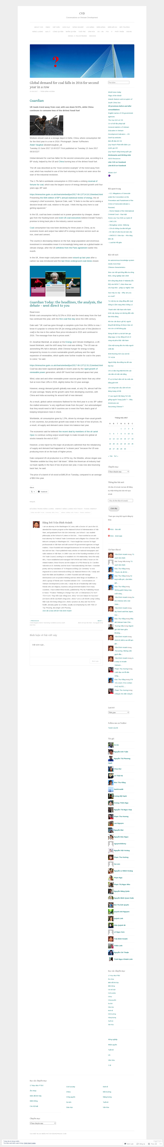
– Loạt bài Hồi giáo (115, 242)
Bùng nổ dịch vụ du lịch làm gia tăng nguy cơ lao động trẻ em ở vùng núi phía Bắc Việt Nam (119, 337)
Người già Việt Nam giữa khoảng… (124, 629)
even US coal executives (70, 218)
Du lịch (68, 1102)
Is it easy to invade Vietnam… (124, 661)
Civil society (70, 1087)
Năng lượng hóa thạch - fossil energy (80, 509)
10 (129, 434)
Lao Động (90, 27)
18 (132, 439)
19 (110, 444)
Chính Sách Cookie (30, 1143)
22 (121, 444)
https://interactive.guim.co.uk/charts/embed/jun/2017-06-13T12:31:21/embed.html (66, 365)
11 (132, 434)
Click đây (114, 508)
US (109, 1055)
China (61, 161)
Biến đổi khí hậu (36, 1096)
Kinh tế (105, 1087)
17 (129, 439)
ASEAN (129, 31)
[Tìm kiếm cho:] (118, 82)
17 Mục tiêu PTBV (36, 1085)
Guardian (37, 101)
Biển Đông (101, 27)
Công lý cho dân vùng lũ (123, 694)
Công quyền (70, 1097)
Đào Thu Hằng (120, 569)
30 (125, 449)
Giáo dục (66, 27)
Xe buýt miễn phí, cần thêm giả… (123, 579)
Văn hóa (106, 1107)
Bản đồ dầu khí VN (115, 141)
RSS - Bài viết (115, 529)
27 (114, 449)
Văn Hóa (91, 31)
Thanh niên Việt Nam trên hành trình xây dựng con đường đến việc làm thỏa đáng (121, 313)
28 (117, 449)
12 (110, 439)
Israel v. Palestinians (77, 36)
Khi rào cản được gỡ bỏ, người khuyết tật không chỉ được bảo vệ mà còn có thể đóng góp (120, 324)
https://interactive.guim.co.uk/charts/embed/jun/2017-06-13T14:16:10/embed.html (66, 194)
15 (121, 439)
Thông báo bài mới (116, 482)
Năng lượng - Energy (52, 509)
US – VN (100, 31)
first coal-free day (67, 319)
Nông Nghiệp (78, 27)
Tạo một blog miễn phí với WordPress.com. (48, 1134)
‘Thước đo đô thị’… (122, 572)
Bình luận (95, 661)
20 (114, 444)
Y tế (109, 1065)
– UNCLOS (112, 221)
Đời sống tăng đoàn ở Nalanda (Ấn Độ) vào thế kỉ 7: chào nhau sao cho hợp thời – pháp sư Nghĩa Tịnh (121, 284)
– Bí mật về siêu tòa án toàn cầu (120, 232)
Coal (32, 228)
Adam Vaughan (37, 145)
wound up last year (81, 258)
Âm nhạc (33, 1091)
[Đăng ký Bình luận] (109, 536)
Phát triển (119, 31)
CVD (82, 13)
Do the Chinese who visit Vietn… (124, 600)
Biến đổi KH (112, 27)
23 (125, 444)
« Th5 (110, 456)
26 (110, 449)
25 (132, 444)
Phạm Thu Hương (121, 669)
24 (129, 444)
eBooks (92, 36)
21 (117, 444)
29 (121, 449)
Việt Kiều (56, 27)
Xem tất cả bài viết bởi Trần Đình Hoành (57, 611)
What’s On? (112, 173)
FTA (107, 31)
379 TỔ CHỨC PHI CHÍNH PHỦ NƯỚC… (124, 683)
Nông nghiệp (112, 1039)
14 (117, 439)
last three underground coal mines (76, 261)
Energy (69, 342)
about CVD (38, 27)
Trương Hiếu (119, 626)
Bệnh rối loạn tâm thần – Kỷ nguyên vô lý (90, 622)
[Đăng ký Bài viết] (109, 529)
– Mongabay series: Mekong (118, 225)
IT (111, 31)
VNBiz (48, 27)
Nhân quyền (71, 31)
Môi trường (125, 27)
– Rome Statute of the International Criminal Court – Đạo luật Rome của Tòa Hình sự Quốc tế (121, 214)
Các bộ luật (34, 1106)
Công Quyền (58, 31)
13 (114, 439)
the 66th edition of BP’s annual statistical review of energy (66, 198)
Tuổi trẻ (111, 1050)
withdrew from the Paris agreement (71, 248)
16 (125, 439)
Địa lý (48, 31)
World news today (114, 92)
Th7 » (116, 456)
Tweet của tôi (113, 728)
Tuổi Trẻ (82, 31)
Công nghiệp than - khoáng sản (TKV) (45, 512)
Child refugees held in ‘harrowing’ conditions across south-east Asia (47, 623)
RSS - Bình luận (116, 536)
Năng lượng (37, 31)
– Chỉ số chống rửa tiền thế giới (119, 228)
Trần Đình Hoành (47, 91)
